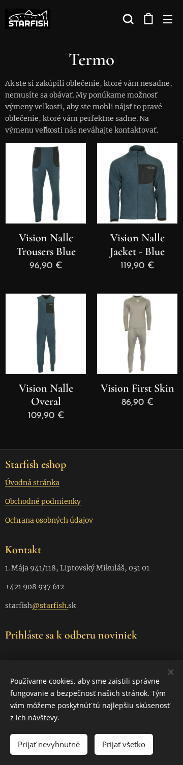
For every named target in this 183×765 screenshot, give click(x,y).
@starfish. (50, 605)
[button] (127, 18)
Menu (168, 19)
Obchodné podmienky (43, 501)
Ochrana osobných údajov (49, 520)
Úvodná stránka (32, 482)
